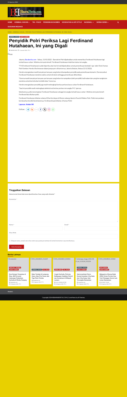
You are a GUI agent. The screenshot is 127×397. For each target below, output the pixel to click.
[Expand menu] (29, 22)
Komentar (13, 199)
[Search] (118, 22)
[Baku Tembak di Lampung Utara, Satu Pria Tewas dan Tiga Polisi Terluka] (41, 265)
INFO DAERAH (103, 267)
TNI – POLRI (36, 22)
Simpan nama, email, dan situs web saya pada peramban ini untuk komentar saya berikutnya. (43, 241)
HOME (10, 22)
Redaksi (10, 291)
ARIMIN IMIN (14, 50)
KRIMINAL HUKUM (21, 22)
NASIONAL (88, 22)
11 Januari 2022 (23, 50)
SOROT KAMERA (24, 36)
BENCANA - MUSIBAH (15, 267)
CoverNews (72, 297)
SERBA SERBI (102, 22)
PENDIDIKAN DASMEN (51, 22)
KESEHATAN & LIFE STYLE (72, 22)
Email (66, 224)
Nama (11, 224)
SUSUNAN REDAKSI (15, 26)
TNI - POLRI (46, 269)
